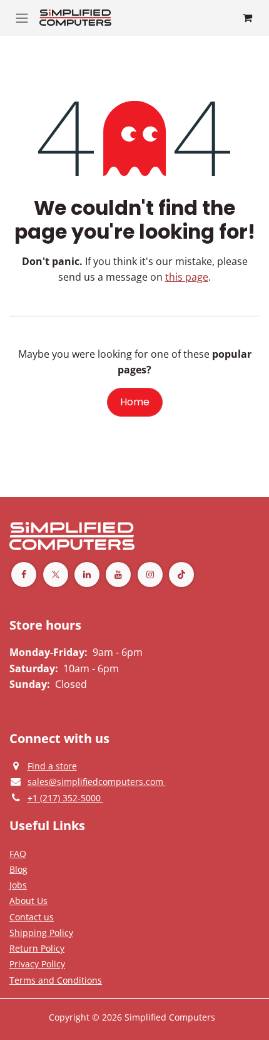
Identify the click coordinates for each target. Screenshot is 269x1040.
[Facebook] (23, 574)
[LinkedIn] (86, 574)
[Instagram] (150, 574)
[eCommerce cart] (247, 17)
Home (135, 402)
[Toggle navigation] (21, 18)
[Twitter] (55, 574)
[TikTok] (181, 574)
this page (186, 277)
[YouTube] (118, 574)
